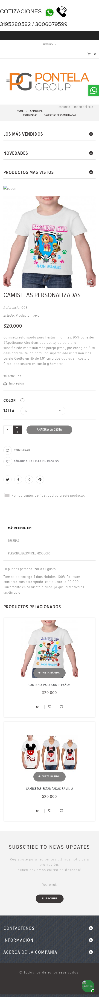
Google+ (29, 479)
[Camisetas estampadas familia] (49, 752)
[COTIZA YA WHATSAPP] (87, 985)
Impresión (16, 383)
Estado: (9, 315)
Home (20, 111)
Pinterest (40, 479)
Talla (9, 410)
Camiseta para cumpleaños (50, 685)
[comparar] (61, 707)
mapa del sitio (83, 107)
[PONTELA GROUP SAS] (49, 81)
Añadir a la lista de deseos (36, 461)
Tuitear (7, 479)
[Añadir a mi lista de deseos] (50, 707)
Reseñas (13, 540)
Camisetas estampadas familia (49, 788)
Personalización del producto (29, 553)
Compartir (18, 479)
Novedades (15, 153)
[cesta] (38, 707)
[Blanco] (22, 400)
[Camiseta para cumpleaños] (49, 649)
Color (10, 400)
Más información (20, 528)
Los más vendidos (23, 134)
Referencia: (11, 308)
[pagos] (9, 188)
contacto (64, 107)
